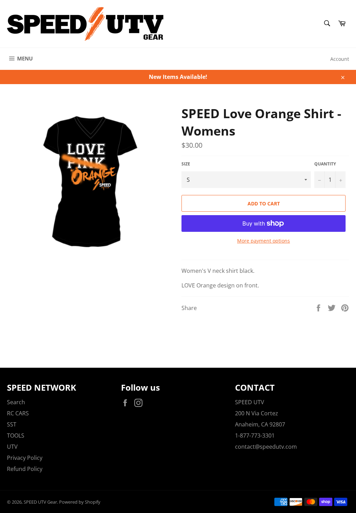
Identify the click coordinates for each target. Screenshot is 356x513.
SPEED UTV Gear (40, 502)
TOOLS (15, 435)
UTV (12, 446)
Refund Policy (24, 469)
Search (16, 402)
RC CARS (18, 413)
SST (11, 424)
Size (185, 164)
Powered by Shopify (79, 502)
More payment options (263, 240)
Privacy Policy (24, 458)
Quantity (325, 164)
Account (339, 59)
